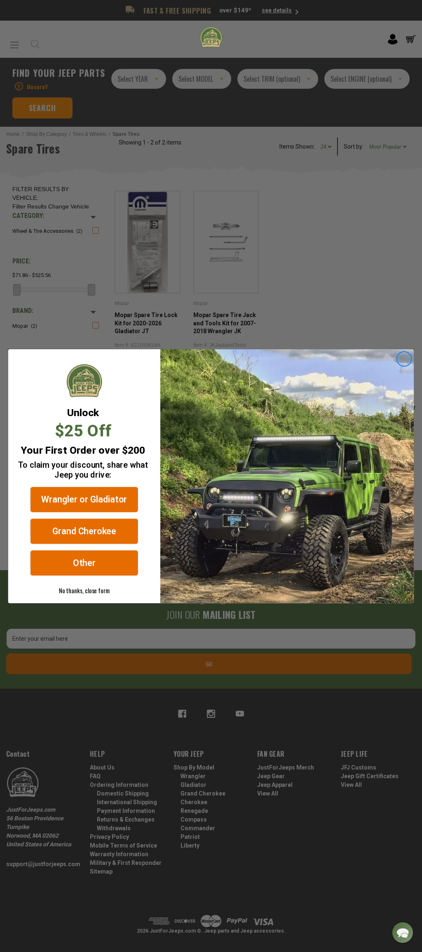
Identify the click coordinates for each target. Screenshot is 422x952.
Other (84, 563)
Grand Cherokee (84, 531)
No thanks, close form (84, 589)
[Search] (33, 42)
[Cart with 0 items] (411, 39)
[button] (402, 932)
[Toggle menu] (14, 41)
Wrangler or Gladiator (84, 499)
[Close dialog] (404, 358)
